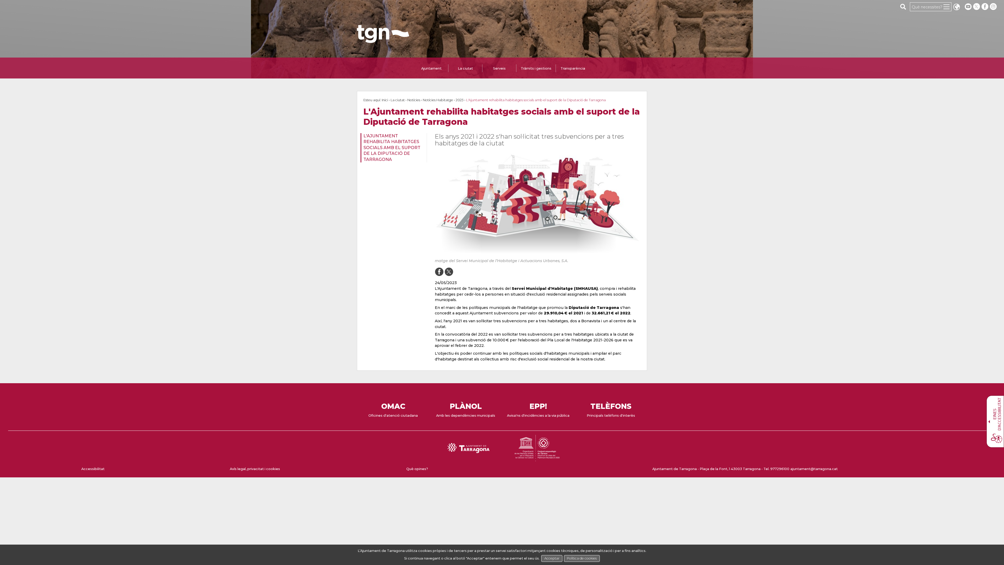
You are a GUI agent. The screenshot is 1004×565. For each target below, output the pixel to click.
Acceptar (552, 558)
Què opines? (417, 469)
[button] (956, 7)
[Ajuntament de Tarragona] (383, 40)
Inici (385, 100)
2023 (460, 100)
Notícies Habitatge (438, 100)
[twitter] (977, 6)
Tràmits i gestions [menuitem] (536, 68)
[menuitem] (392, 147)
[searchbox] (903, 6)
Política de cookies (582, 558)
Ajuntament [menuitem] (431, 68)
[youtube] (968, 6)
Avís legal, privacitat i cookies (255, 469)
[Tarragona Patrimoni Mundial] (537, 458)
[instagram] (994, 6)
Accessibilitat (93, 469)
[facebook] (985, 6)
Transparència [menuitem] (573, 68)
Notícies (413, 100)
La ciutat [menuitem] (465, 68)
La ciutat (398, 100)
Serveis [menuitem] (499, 68)
